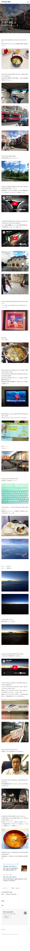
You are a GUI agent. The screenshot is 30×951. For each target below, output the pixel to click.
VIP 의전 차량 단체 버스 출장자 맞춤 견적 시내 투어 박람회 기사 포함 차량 (15, 879)
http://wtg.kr (6, 874)
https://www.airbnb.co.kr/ (9, 864)
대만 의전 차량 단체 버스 (10, 877)
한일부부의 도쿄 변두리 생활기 (9, 914)
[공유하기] (6, 888)
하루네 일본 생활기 (6, 2)
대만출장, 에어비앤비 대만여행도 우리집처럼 (10, 866)
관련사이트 (3, 929)
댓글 (2, 905)
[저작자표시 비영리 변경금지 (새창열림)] (18, 888)
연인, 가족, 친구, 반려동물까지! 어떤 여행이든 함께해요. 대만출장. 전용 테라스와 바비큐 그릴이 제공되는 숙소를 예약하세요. (10, 869)
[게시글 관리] (8, 888)
